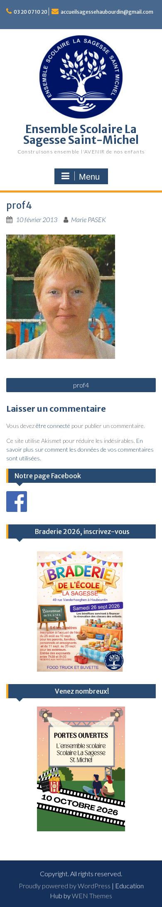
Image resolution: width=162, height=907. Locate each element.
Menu (89, 176)
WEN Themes (92, 896)
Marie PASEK (88, 219)
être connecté (53, 425)
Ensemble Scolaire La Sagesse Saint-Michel (81, 134)
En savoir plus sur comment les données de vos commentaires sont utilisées (80, 449)
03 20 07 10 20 (30, 12)
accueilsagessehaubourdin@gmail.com (107, 12)
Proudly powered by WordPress (64, 886)
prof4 (81, 385)
